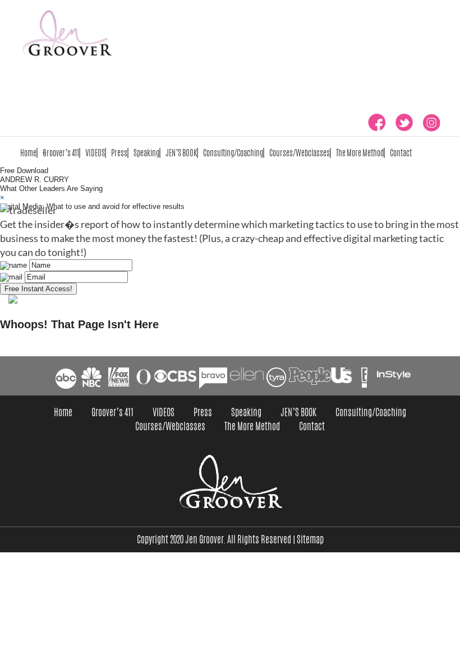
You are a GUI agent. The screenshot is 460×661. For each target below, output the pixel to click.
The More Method (360, 153)
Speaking (146, 153)
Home (28, 153)
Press (119, 153)
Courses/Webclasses (299, 153)
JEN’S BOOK (181, 153)
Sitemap (310, 539)
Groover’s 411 (61, 153)
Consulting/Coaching (233, 153)
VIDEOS (95, 153)
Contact (401, 153)
